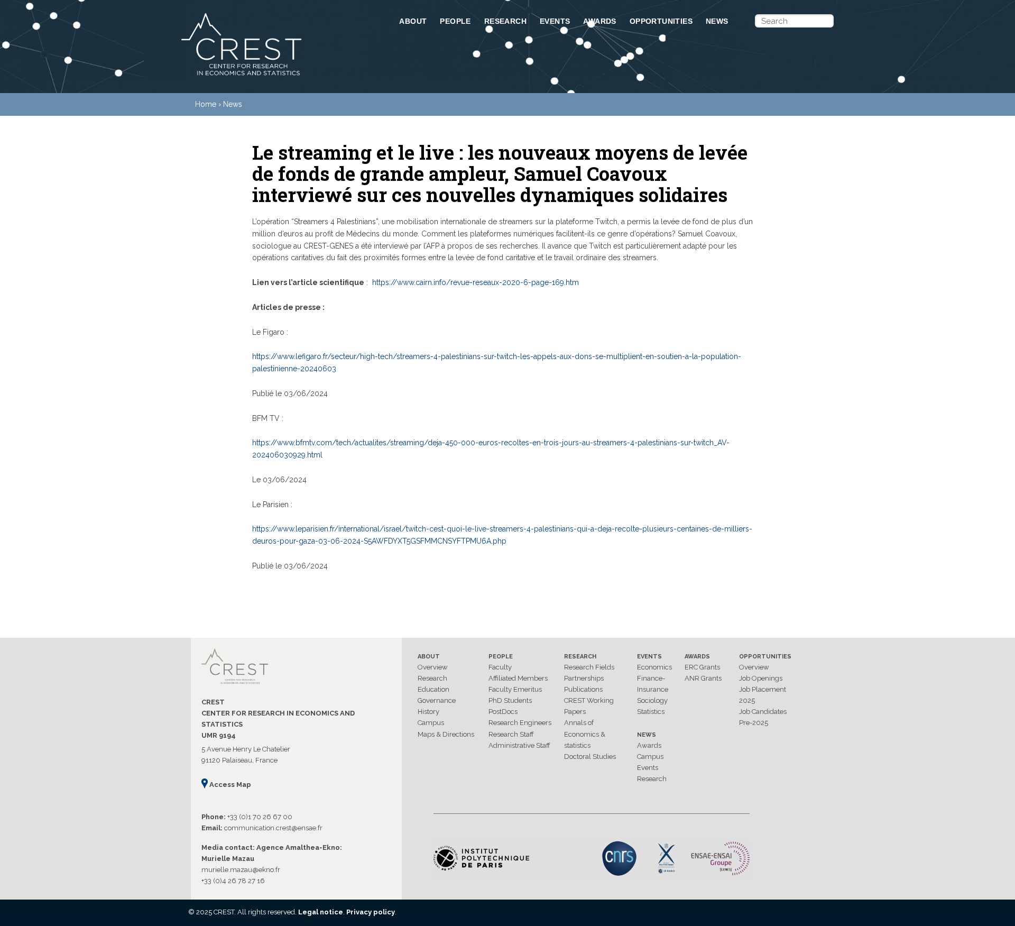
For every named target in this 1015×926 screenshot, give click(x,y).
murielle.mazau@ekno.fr (240, 870)
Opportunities (661, 21)
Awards (599, 21)
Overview (433, 667)
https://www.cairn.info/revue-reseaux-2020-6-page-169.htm (475, 282)
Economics (654, 667)
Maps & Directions (446, 734)
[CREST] (276, 76)
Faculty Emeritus (515, 689)
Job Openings (760, 678)
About (413, 21)
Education (433, 689)
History (428, 712)
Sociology (652, 700)
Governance (437, 700)
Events (555, 21)
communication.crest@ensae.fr (273, 828)
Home (205, 104)
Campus (431, 723)
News (717, 21)
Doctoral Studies (590, 756)
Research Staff (511, 734)
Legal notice (320, 912)
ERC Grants (702, 667)
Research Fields (589, 667)
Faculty (500, 667)
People (455, 21)
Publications (583, 689)
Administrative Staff (519, 745)
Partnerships (584, 678)
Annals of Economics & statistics (584, 734)
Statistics (651, 712)
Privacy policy (370, 912)
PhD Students (510, 700)
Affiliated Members (518, 678)
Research (505, 21)
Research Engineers (519, 723)
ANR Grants (703, 678)
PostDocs (503, 712)
